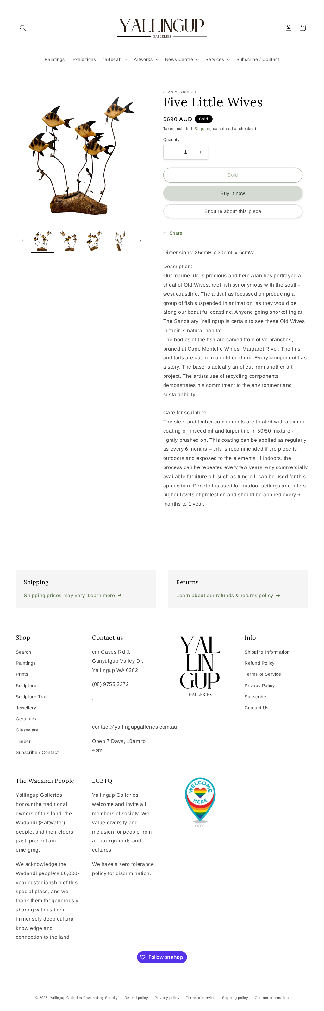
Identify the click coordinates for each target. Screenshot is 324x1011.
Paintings (26, 663)
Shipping (203, 128)
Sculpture (26, 685)
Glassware (27, 729)
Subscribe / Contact (37, 752)
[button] (23, 28)
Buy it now (233, 193)
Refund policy (136, 998)
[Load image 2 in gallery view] (68, 240)
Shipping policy (235, 998)
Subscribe (255, 696)
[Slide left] (23, 241)
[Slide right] (140, 241)
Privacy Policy (260, 685)
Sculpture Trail (31, 696)
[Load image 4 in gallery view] (120, 240)
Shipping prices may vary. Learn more (69, 595)
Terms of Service (263, 674)
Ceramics (26, 718)
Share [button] (176, 232)
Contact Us (257, 707)
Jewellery (26, 707)
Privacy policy (167, 998)
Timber (23, 741)
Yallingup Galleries (66, 998)
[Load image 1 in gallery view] (42, 240)
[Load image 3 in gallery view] (94, 240)
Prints (22, 674)
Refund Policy (260, 663)
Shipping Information (267, 651)
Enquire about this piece (232, 211)
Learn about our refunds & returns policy (224, 595)
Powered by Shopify (100, 998)
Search (23, 651)
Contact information (272, 998)
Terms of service (200, 998)
